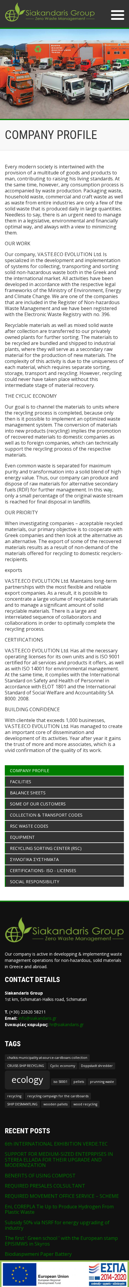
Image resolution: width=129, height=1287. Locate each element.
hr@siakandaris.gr (67, 1024)
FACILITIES (20, 781)
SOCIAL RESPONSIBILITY (34, 881)
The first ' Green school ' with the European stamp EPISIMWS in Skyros (61, 1241)
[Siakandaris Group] (50, 22)
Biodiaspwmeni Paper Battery (38, 1254)
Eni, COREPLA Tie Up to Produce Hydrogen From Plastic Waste (59, 1209)
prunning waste (102, 1082)
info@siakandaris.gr (37, 1018)
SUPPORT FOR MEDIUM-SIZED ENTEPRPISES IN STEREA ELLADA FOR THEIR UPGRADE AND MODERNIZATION (59, 1159)
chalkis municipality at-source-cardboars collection (47, 1058)
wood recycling (85, 1104)
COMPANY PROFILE (29, 770)
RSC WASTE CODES (29, 826)
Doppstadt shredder (97, 1066)
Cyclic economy (62, 1066)
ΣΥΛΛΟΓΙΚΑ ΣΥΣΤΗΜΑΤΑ (34, 859)
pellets (79, 1082)
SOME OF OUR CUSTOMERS (38, 804)
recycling (14, 1096)
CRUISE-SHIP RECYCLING (25, 1066)
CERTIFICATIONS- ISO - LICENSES (43, 870)
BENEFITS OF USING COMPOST (40, 1175)
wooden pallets (56, 1104)
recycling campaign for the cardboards (57, 1096)
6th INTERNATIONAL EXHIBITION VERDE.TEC (56, 1143)
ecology (27, 1080)
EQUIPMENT (22, 837)
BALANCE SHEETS (28, 793)
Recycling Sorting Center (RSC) (46, 848)
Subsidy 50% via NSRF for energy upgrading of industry (57, 1225)
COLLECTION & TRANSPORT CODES (46, 815)
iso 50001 (60, 1082)
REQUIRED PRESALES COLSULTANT (45, 1186)
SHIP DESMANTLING (22, 1104)
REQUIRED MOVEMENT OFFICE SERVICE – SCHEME (62, 1196)
